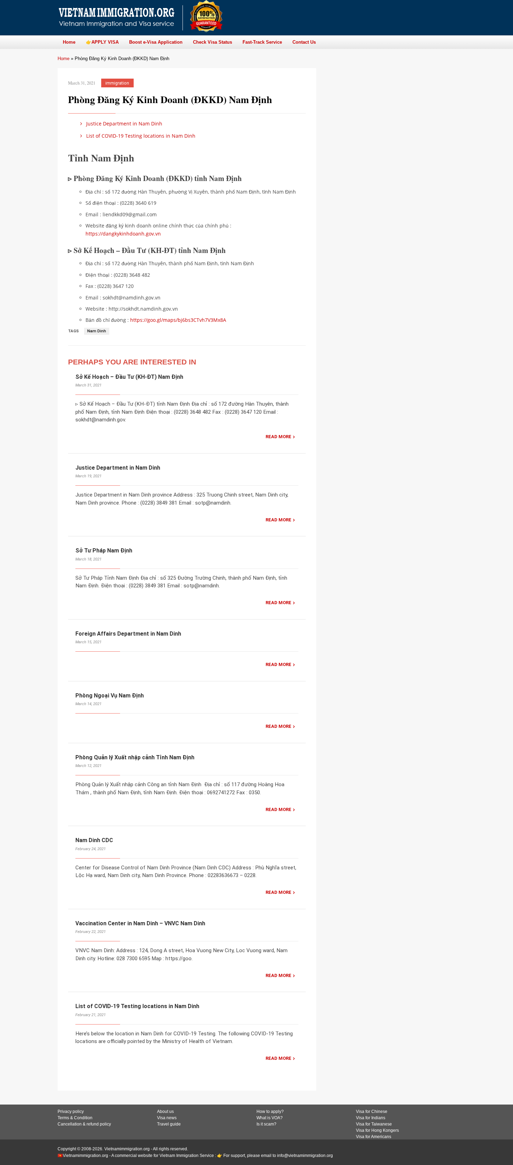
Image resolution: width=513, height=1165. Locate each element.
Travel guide (169, 1124)
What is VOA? (269, 1117)
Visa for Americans (373, 1136)
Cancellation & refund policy (84, 1124)
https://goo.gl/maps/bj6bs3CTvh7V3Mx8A (178, 320)
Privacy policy (71, 1111)
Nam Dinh (96, 331)
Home (63, 58)
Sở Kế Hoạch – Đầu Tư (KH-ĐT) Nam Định (129, 377)
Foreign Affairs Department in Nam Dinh (128, 633)
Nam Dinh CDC (94, 840)
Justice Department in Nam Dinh (123, 123)
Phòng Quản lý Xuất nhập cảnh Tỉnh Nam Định (134, 757)
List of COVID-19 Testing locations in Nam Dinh (140, 135)
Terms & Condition (75, 1117)
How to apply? (270, 1111)
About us (165, 1111)
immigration (117, 83)
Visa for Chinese (371, 1111)
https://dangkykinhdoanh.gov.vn (123, 233)
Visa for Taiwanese (374, 1124)
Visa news (167, 1117)
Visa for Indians (370, 1117)
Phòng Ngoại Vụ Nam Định (109, 695)
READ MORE (278, 436)
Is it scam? (266, 1124)
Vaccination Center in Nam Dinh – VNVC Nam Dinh (140, 923)
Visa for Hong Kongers (377, 1130)
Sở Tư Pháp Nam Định (103, 550)
